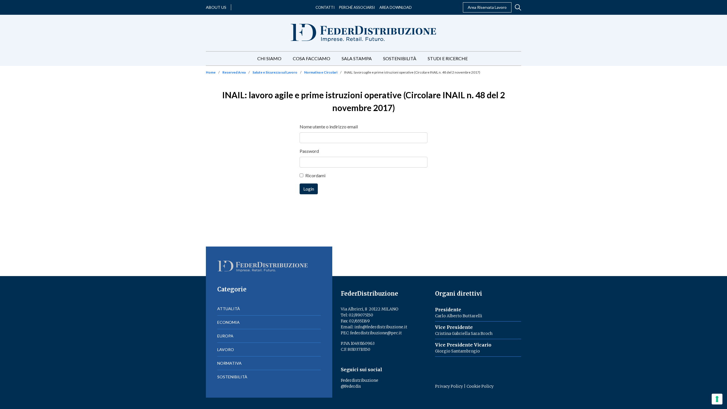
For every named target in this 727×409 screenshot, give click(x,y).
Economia (228, 322)
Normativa (229, 363)
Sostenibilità (399, 58)
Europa (225, 335)
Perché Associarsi (357, 7)
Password (309, 151)
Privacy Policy (449, 386)
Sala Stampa (357, 58)
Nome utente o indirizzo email (329, 126)
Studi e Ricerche (448, 58)
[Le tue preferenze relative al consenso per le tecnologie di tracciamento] (717, 399)
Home (211, 72)
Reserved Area (234, 72)
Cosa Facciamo (311, 58)
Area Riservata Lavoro (487, 7)
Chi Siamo (269, 58)
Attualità (228, 308)
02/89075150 (361, 315)
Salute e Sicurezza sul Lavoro (274, 72)
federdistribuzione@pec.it (376, 332)
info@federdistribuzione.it (380, 326)
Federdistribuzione (359, 380)
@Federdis (351, 386)
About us (216, 7)
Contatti (325, 7)
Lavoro (225, 349)
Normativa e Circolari (320, 72)
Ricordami (315, 175)
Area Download (395, 7)
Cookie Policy (480, 386)
